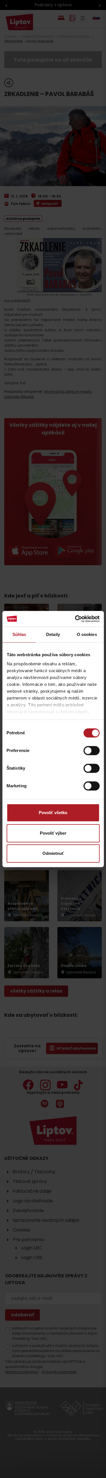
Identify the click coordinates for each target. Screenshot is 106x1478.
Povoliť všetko (53, 812)
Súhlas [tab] (19, 634)
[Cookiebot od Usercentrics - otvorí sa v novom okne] (75, 619)
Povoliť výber (53, 833)
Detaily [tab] (53, 634)
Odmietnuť (53, 853)
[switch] (91, 750)
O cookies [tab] (87, 634)
